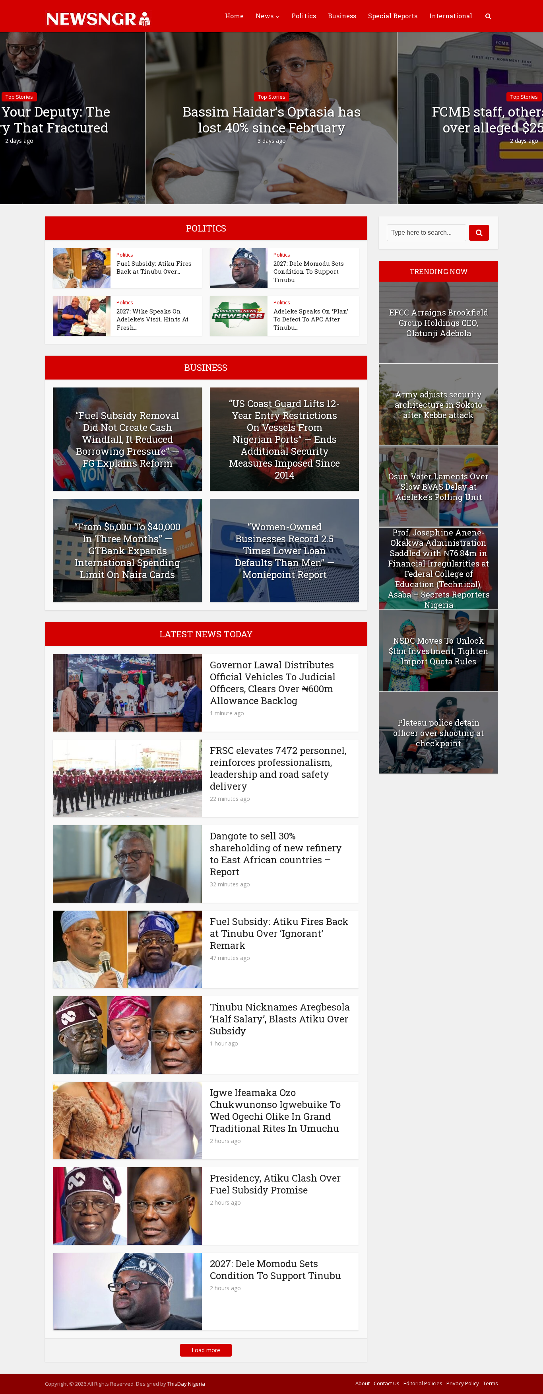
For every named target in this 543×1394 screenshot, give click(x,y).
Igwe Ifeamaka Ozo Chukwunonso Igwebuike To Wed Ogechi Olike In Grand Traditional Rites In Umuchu (275, 1110)
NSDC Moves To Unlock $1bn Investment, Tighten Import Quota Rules (439, 650)
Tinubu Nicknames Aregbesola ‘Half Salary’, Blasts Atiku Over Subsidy (280, 1019)
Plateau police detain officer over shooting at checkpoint (438, 732)
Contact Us (386, 1383)
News (264, 16)
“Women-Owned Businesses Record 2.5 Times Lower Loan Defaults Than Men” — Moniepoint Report (284, 550)
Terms (490, 1383)
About (362, 1383)
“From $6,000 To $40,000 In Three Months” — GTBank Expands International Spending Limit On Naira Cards (127, 550)
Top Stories (271, 96)
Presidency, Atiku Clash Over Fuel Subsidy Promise (275, 1184)
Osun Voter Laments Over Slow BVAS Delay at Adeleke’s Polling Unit (438, 486)
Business (342, 16)
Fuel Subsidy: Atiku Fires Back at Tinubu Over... (154, 267)
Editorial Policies (422, 1383)
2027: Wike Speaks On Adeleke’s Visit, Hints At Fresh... (152, 319)
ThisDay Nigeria (186, 1383)
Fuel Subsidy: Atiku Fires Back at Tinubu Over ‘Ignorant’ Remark (279, 933)
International (450, 16)
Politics (303, 16)
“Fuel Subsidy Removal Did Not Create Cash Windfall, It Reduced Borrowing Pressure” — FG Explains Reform (127, 439)
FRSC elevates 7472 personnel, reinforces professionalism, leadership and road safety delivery (278, 768)
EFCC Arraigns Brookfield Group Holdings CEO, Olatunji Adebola (438, 322)
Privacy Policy (462, 1383)
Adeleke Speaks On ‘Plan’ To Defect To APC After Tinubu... (310, 319)
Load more (206, 1350)
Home (234, 16)
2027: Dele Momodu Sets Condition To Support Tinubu (308, 271)
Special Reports (392, 16)
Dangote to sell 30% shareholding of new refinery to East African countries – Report (276, 853)
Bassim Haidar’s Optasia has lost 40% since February (271, 119)
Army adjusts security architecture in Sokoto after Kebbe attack (438, 404)
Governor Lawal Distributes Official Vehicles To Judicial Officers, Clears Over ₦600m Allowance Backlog (272, 682)
